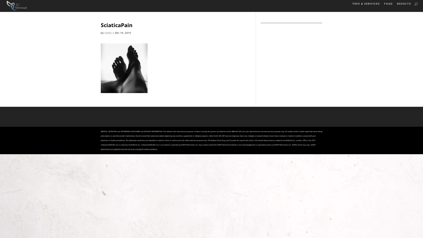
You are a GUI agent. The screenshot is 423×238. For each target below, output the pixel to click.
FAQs (388, 4)
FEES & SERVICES (366, 4)
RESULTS (404, 4)
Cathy (108, 32)
